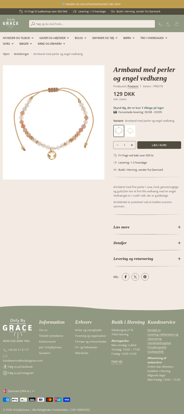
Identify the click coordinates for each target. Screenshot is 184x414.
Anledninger (21, 54)
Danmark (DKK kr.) (19, 391)
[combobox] (92, 24)
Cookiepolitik (156, 351)
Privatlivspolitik (157, 347)
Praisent (133, 86)
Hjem (6, 54)
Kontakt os (154, 330)
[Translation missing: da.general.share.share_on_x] (135, 277)
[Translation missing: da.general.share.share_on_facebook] (125, 277)
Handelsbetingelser (159, 343)
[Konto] (167, 23)
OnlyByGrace (21, 409)
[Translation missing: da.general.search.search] (33, 24)
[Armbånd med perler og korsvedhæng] (130, 127)
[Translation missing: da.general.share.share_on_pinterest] (145, 277)
